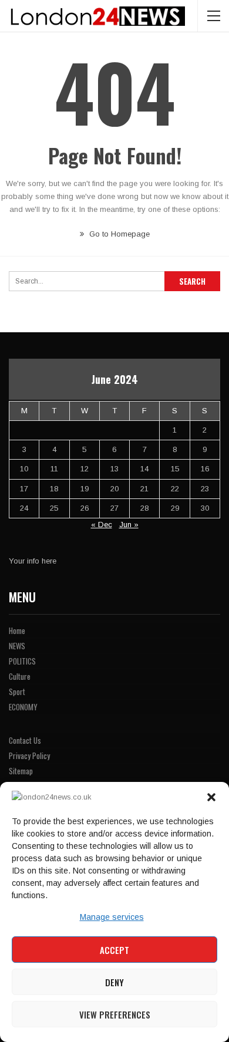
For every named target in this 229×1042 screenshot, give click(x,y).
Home (17, 630)
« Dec (101, 524)
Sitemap (21, 771)
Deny (114, 982)
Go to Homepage (118, 234)
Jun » (129, 524)
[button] (211, 797)
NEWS (17, 646)
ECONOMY (23, 707)
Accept (114, 949)
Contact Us (25, 740)
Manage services (112, 917)
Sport (17, 691)
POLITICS (22, 661)
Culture (20, 676)
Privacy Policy (29, 755)
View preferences (114, 1014)
